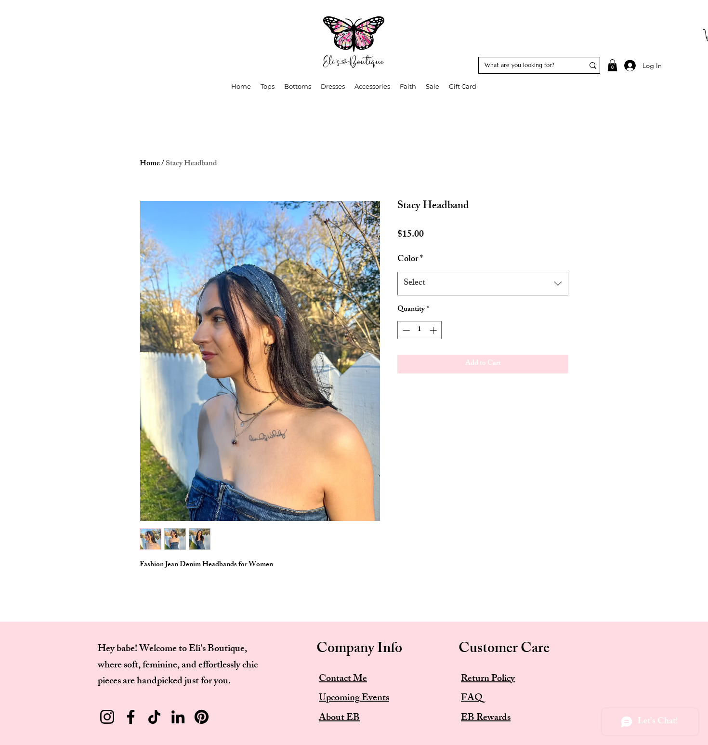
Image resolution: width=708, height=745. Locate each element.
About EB (339, 718)
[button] (612, 65)
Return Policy (488, 679)
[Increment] (434, 330)
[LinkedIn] (178, 716)
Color (410, 260)
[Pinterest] (201, 716)
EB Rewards (486, 718)
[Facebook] (130, 716)
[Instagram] (107, 716)
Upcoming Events (354, 698)
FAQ (472, 698)
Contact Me (343, 679)
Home (150, 164)
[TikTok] (154, 716)
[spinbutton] (420, 330)
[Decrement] (405, 330)
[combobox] (482, 284)
